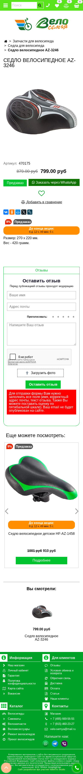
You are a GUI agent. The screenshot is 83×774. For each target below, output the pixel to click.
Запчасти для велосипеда (33, 41)
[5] (73, 316)
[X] (23, 212)
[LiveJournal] (29, 212)
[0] (57, 5)
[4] (68, 316)
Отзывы (41, 270)
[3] (63, 316)
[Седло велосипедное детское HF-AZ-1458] (41, 480)
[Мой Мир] (17, 212)
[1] (53, 316)
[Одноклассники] (11, 212)
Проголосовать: (37, 316)
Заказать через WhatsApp (55, 182)
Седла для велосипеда (26, 45)
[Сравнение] (66, 5)
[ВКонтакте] (6, 212)
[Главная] (5, 41)
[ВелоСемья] (42, 23)
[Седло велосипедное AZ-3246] (41, 111)
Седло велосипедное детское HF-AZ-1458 (41, 533)
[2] (58, 316)
